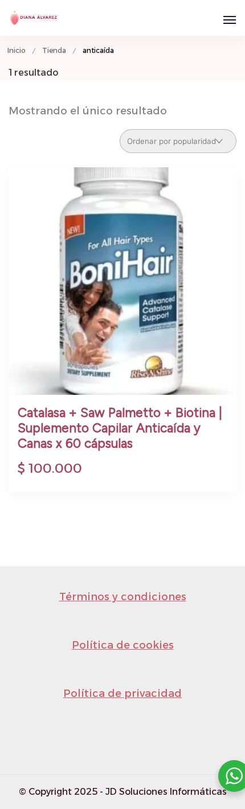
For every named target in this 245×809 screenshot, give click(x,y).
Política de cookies (123, 645)
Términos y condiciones (122, 597)
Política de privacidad (122, 693)
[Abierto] (229, 20)
